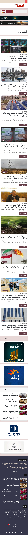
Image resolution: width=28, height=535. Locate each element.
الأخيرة (23, 389)
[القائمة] (1, 6)
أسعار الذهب (24, 510)
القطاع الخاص (17, 516)
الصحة (10, 514)
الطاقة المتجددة (5, 514)
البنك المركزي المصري (22, 512)
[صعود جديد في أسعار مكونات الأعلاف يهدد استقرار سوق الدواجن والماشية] (23, 401)
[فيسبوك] (18, 471)
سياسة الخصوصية (10, 528)
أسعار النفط (18, 510)
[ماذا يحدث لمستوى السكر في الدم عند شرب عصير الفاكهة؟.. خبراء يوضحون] (23, 413)
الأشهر (14, 389)
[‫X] (16, 471)
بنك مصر (12, 516)
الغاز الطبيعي (24, 516)
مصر (8, 516)
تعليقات (4, 389)
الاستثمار (13, 510)
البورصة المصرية (14, 512)
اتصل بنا (15, 528)
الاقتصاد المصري (7, 510)
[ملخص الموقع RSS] (10, 471)
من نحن (4, 528)
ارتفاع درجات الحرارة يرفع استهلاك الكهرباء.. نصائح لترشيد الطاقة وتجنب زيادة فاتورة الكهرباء (15, 146)
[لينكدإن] (15, 471)
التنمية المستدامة (23, 514)
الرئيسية (24, 27)
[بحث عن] (26, 6)
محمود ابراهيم (23, 54)
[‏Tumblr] (11, 471)
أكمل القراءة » (23, 64)
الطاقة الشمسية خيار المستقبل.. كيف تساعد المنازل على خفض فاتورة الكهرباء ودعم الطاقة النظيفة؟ (14, 114)
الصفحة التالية (5, 338)
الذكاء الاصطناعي (16, 514)
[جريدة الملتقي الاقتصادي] (19, 5)
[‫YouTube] (13, 471)
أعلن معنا (19, 528)
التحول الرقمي (7, 512)
